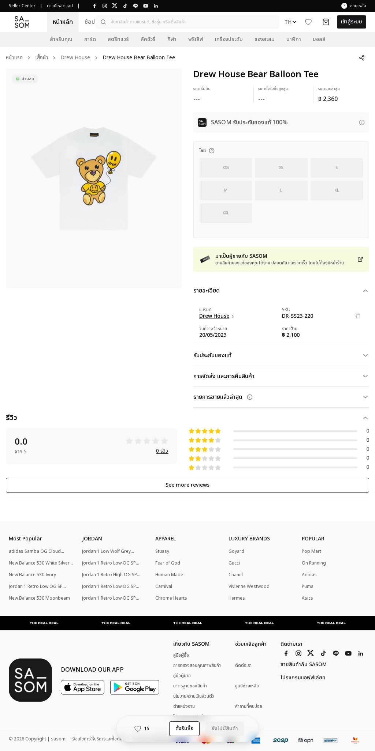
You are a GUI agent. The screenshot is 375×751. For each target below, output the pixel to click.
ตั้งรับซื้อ (184, 728)
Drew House (75, 58)
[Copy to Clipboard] (357, 315)
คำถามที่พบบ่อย (248, 706)
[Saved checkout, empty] (326, 22)
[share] (361, 57)
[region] (94, 178)
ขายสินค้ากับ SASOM (304, 664)
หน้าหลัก (63, 22)
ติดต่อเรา (243, 666)
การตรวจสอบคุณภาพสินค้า (197, 665)
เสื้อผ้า (41, 58)
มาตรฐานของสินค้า (190, 686)
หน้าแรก (14, 58)
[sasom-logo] (22, 21)
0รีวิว (162, 451)
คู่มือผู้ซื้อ (181, 655)
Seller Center (22, 6)
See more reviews (187, 485)
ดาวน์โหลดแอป (60, 6)
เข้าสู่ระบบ (351, 22)
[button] (187, 22)
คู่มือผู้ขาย (182, 676)
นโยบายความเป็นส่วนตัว (193, 696)
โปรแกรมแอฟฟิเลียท (303, 678)
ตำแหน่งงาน (184, 706)
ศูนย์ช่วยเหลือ (247, 686)
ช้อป (90, 22)
